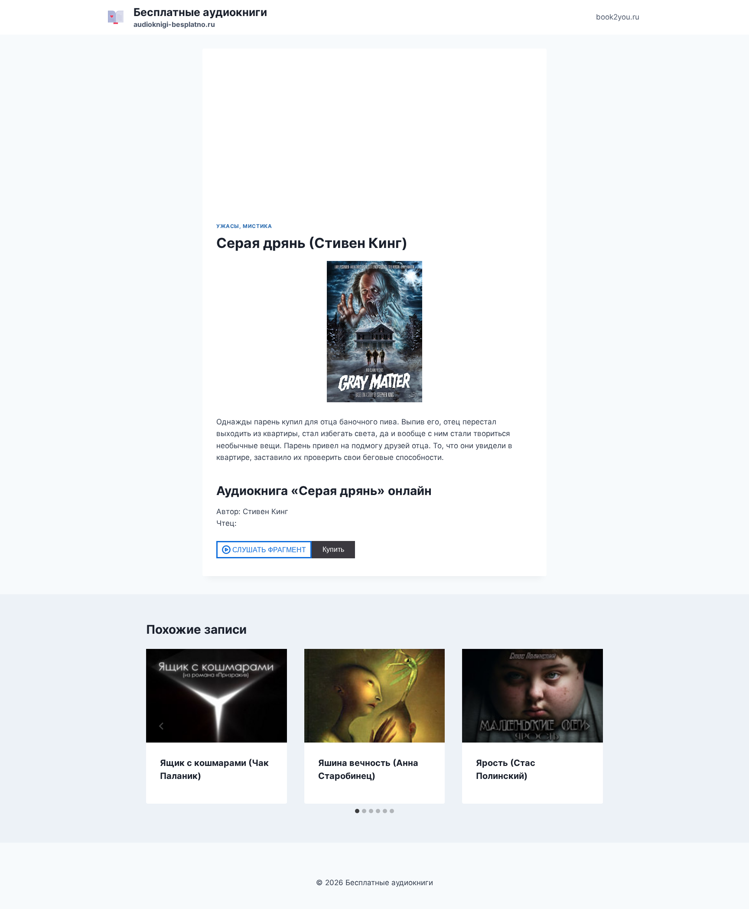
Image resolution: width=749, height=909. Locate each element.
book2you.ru (617, 17)
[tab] (357, 811)
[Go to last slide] (161, 726)
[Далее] (587, 726)
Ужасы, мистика (244, 226)
